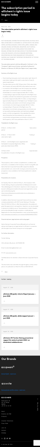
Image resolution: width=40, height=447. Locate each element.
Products (4, 416)
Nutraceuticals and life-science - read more (13, 390)
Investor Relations (7, 421)
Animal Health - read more (8, 374)
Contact (3, 430)
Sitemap (3, 433)
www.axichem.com (11, 252)
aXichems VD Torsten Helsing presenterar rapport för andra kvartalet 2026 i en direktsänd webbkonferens (18, 340)
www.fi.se (4, 173)
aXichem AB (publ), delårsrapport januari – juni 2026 (19, 317)
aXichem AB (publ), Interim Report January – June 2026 (19, 295)
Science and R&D (6, 414)
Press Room (4, 423)
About (3, 411)
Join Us (3, 428)
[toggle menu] (37, 2)
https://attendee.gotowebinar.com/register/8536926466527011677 (19, 214)
